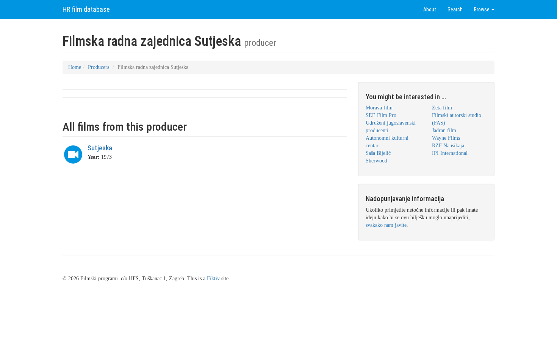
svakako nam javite (386, 225)
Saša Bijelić (378, 153)
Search (455, 9)
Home (74, 67)
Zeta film (442, 108)
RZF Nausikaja (448, 145)
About (429, 9)
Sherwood (376, 161)
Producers (98, 67)
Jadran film (444, 130)
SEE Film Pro (381, 115)
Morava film (379, 108)
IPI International (450, 153)
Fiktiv (213, 278)
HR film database (86, 9)
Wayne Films (446, 138)
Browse (482, 9)
